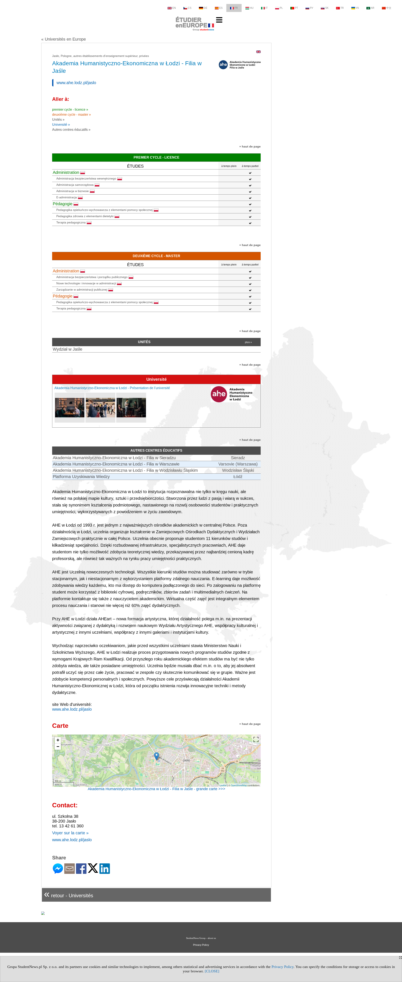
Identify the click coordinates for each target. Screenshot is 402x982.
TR (342, 7)
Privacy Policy (283, 967)
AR (372, 7)
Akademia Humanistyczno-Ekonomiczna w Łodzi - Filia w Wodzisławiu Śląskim (125, 470)
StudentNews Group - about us (201, 938)
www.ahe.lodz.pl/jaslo (76, 82)
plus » (248, 342)
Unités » (58, 119)
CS (189, 7)
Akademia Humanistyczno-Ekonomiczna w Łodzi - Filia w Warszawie (116, 464)
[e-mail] (69, 872)
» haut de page (250, 146)
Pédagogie (62, 203)
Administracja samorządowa (75, 184)
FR (236, 7)
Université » (61, 124)
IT (266, 7)
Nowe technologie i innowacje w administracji (86, 283)
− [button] (58, 746)
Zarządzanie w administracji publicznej (81, 289)
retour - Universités (68, 893)
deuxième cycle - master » (71, 114)
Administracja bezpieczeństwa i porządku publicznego (92, 277)
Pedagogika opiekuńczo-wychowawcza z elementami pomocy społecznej (104, 210)
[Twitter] (93, 871)
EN (174, 7)
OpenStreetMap (239, 785)
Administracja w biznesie (72, 191)
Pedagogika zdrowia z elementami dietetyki (84, 216)
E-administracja (66, 197)
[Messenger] (58, 872)
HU (252, 7)
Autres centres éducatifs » (71, 129)
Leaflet (223, 785)
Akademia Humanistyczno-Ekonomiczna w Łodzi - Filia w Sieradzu (114, 457)
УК (357, 7)
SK (327, 7)
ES (221, 7)
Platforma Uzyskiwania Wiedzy (81, 476)
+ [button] (58, 740)
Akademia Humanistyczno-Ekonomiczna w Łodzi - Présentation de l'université (112, 388)
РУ (311, 7)
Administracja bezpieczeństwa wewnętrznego (86, 178)
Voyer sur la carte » (70, 833)
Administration (66, 172)
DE (205, 7)
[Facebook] (81, 872)
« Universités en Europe (63, 39)
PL (281, 7)
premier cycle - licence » (70, 109)
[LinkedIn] (104, 872)
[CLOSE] (212, 971)
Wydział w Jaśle (67, 349)
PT (296, 7)
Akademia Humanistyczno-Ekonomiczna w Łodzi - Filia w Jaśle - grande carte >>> (156, 789)
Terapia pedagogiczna (71, 222)
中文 (388, 7)
